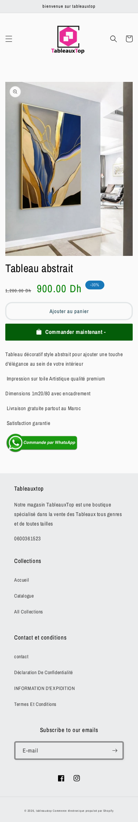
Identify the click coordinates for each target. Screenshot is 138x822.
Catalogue (24, 596)
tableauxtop (44, 811)
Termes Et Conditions (35, 704)
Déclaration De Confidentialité (43, 672)
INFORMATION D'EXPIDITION (44, 688)
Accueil (21, 580)
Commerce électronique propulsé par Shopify (83, 811)
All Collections (28, 611)
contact (21, 656)
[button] (9, 39)
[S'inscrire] (114, 750)
